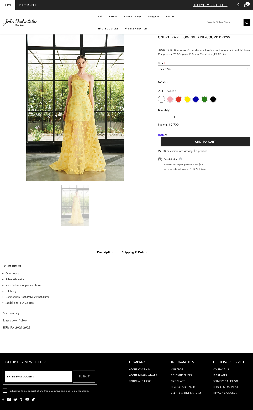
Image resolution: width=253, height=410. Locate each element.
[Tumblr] (21, 399)
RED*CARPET (27, 5)
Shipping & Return (134, 252)
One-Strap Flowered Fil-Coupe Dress (194, 37)
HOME (8, 5)
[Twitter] (33, 399)
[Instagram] (9, 399)
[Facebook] (3, 399)
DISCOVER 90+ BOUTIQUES (210, 5)
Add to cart (205, 142)
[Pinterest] (15, 399)
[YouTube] (27, 399)
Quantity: (164, 110)
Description (105, 252)
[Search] (227, 22)
